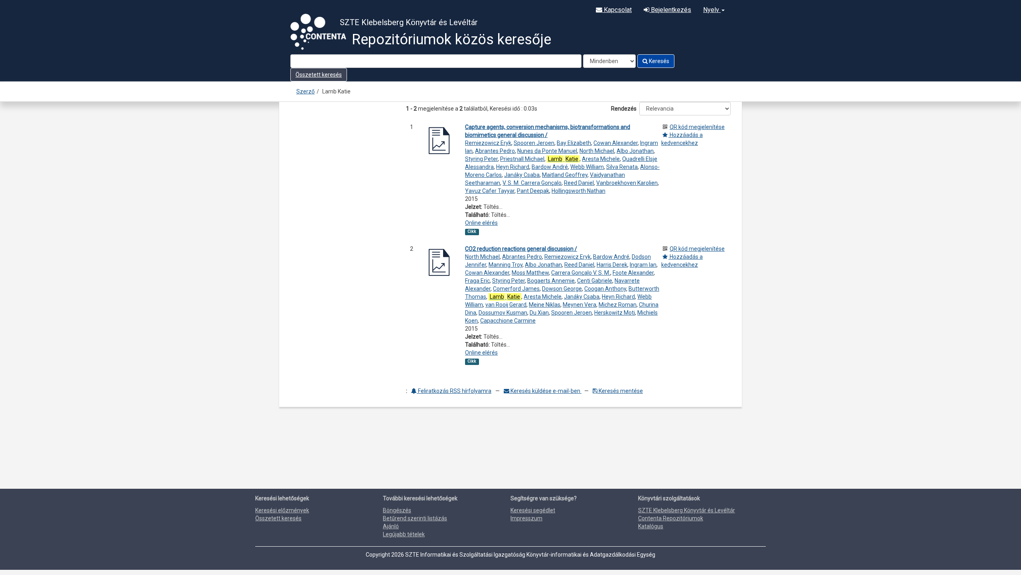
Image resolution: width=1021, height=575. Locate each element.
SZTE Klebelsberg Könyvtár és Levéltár (686, 510)
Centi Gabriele (594, 281)
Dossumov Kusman (503, 312)
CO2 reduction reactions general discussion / (521, 249)
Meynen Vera (579, 304)
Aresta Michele (601, 159)
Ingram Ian (643, 265)
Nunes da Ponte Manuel (547, 151)
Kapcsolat (617, 10)
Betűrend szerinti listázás (415, 518)
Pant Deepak (533, 191)
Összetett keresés (319, 74)
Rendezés (624, 108)
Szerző (305, 91)
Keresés (658, 61)
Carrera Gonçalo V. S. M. (580, 273)
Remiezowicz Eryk (488, 143)
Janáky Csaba (522, 175)
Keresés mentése (620, 391)
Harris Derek (612, 265)
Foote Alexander (633, 273)
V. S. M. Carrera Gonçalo (532, 183)
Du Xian (539, 312)
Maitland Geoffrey (564, 175)
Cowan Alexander (615, 143)
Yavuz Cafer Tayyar (489, 191)
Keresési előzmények (282, 510)
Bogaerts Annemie (551, 281)
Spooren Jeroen (534, 143)
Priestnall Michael (522, 159)
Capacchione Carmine (508, 320)
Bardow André (550, 167)
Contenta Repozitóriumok (670, 518)
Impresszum (526, 518)
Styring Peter (481, 159)
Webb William (587, 167)
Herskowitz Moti (614, 312)
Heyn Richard (512, 167)
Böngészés (397, 510)
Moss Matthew (530, 273)
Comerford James (516, 289)
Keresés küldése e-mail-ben (545, 391)
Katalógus (650, 526)
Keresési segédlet (532, 510)
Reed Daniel (579, 183)
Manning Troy (505, 265)
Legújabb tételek (404, 534)
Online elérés (481, 223)
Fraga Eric (477, 281)
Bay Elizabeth (574, 143)
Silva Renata (622, 167)
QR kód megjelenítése (697, 127)
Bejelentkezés (670, 10)
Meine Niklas (544, 304)
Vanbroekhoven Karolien (627, 183)
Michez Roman (618, 304)
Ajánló (391, 526)
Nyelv (712, 10)
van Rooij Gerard (505, 304)
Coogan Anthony (605, 289)
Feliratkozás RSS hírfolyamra (454, 391)
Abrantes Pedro (495, 151)
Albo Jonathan (635, 151)
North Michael (596, 151)
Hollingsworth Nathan (578, 191)
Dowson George (562, 289)
